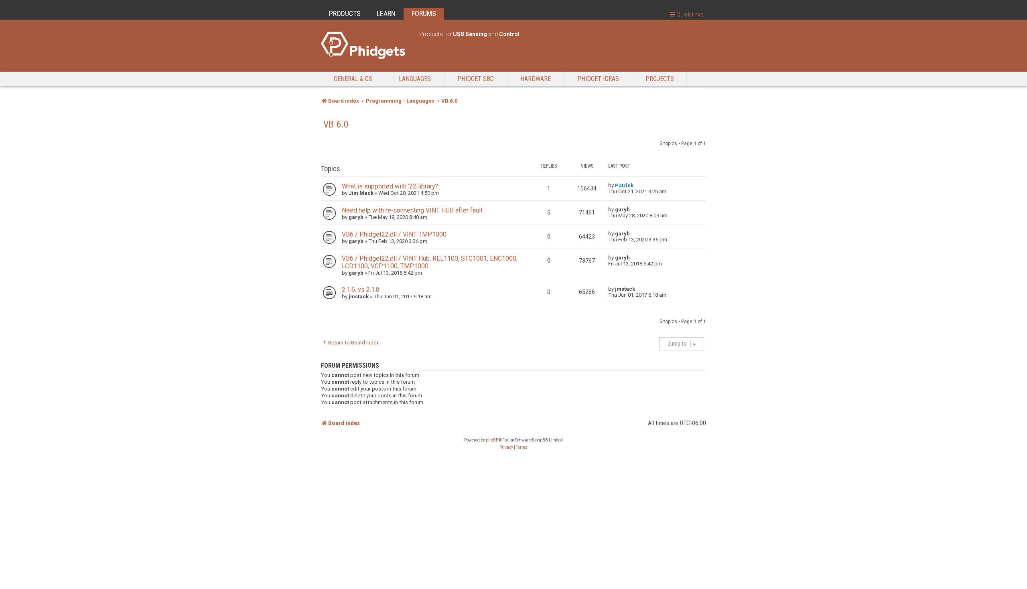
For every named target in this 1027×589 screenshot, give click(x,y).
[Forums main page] (366, 45)
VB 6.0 (336, 124)
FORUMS (424, 13)
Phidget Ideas (598, 79)
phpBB (492, 440)
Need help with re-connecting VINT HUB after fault (412, 210)
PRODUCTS (345, 13)
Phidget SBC (475, 79)
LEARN (386, 13)
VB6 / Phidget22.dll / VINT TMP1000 (394, 234)
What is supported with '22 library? (390, 186)
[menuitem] (506, 447)
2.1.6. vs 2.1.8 (361, 289)
